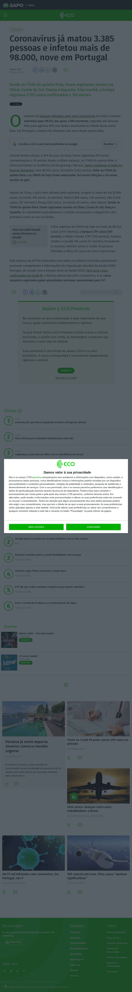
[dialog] (66, 496)
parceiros (37, 477)
